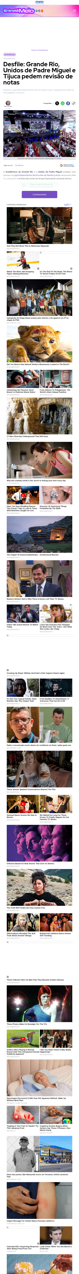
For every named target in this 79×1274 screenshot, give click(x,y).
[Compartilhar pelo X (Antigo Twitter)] (57, 103)
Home (33, 50)
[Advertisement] (39, 31)
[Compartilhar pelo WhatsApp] (63, 103)
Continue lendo (39, 194)
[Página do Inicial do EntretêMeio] (18, 10)
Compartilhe (48, 103)
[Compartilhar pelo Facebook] (68, 103)
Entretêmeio (43, 50)
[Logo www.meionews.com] (39, 2)
